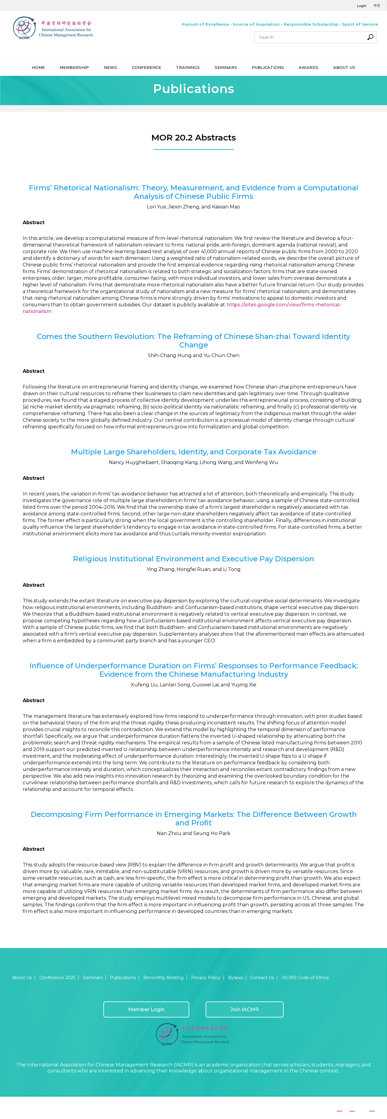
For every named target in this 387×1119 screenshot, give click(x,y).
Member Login (146, 1009)
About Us (22, 977)
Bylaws (235, 977)
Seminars (92, 977)
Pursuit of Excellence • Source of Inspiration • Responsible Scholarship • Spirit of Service (280, 24)
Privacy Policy (205, 977)
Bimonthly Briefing (163, 977)
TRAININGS (188, 67)
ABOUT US (344, 67)
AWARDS (308, 67)
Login (361, 6)
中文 (377, 5)
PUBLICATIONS (268, 67)
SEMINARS (226, 67)
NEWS (110, 67)
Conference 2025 (57, 977)
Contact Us (262, 977)
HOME (38, 67)
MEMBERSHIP (74, 67)
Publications (123, 977)
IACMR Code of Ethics (305, 977)
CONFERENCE (146, 67)
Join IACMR (244, 1009)
